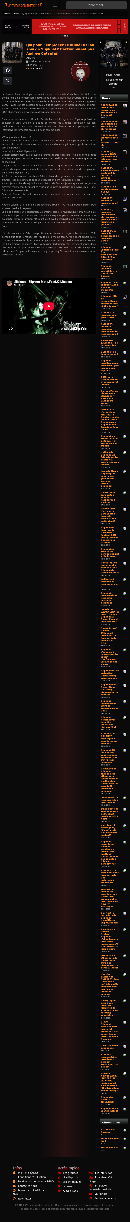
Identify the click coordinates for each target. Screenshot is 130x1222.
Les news (68, 1186)
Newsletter (24, 1198)
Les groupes (70, 1173)
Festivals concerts (105, 1198)
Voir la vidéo (36, 68)
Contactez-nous (27, 1186)
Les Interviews (103, 1173)
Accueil (7, 13)
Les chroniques (72, 1181)
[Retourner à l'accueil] (23, 5)
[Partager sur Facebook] (7, 70)
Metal (114, 88)
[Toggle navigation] (55, 5)
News (16, 13)
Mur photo (100, 1194)
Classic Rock (70, 1190)
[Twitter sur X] (7, 81)
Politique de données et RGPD (36, 1181)
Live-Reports (70, 1177)
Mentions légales (28, 1172)
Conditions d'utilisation (32, 1177)
